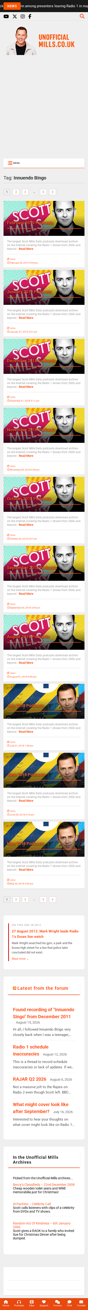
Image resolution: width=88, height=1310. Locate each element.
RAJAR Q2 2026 (29, 1079)
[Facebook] (29, 17)
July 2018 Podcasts (25, 705)
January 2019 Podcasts (29, 291)
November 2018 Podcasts (31, 429)
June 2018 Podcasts (26, 774)
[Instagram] (23, 17)
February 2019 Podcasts (30, 222)
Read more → (20, 958)
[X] (14, 17)
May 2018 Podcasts (25, 843)
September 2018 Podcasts (32, 567)
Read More (26, 249)
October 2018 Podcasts (29, 498)
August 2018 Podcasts (28, 636)
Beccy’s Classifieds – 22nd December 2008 (44, 1184)
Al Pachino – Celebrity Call (32, 1204)
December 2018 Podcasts (31, 360)
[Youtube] (6, 17)
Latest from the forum (42, 988)
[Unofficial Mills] (44, 52)
